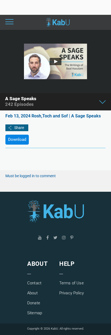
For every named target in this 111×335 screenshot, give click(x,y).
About (32, 293)
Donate (33, 303)
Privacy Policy (71, 293)
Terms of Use (71, 283)
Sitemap (34, 312)
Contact (34, 283)
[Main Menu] (9, 22)
